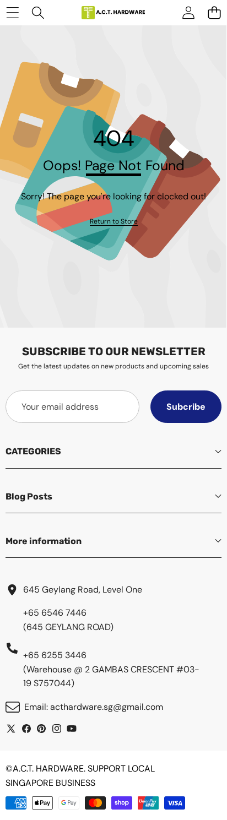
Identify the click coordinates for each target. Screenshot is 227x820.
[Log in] (188, 13)
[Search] (38, 13)
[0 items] (214, 13)
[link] (114, 221)
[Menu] (12, 13)
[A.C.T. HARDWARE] (112, 12)
